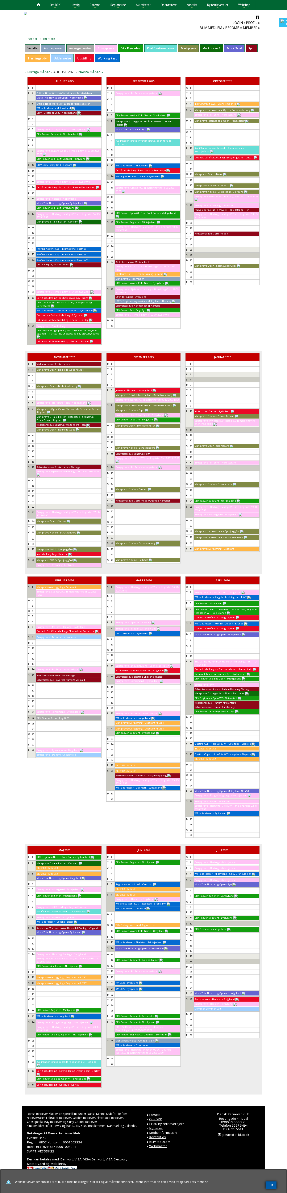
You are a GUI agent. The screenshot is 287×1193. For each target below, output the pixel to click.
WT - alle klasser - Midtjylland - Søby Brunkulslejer (223, 873)
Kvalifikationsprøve (160, 48)
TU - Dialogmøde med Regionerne (135, 925)
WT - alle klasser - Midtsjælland (54, 108)
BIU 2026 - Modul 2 (205, 748)
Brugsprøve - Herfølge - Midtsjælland (215, 862)
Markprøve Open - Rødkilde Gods (56, 429)
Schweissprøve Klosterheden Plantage (58, 467)
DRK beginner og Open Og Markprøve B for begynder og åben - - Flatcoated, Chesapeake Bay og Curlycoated (68, 332)
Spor (251, 48)
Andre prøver (53, 48)
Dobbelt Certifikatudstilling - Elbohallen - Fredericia (66, 631)
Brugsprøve (106, 48)
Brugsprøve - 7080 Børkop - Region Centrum (62, 907)
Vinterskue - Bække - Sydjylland (212, 411)
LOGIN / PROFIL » (246, 22)
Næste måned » (90, 72)
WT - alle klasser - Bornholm (132, 1045)
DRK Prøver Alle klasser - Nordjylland (57, 966)
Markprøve (188, 48)
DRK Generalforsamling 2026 (53, 718)
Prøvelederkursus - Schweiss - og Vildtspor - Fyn (222, 209)
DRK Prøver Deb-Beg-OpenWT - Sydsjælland (61, 1078)
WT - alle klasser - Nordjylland (53, 1016)
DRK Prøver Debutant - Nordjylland (135, 1022)
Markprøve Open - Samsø (51, 521)
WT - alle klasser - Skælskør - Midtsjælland (139, 942)
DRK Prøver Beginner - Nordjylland (135, 862)
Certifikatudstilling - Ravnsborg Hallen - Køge (141, 170)
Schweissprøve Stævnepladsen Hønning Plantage (222, 689)
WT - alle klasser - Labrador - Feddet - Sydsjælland (65, 310)
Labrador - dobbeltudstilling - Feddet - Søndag (63, 341)
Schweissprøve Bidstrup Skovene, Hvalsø (139, 676)
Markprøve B (211, 48)
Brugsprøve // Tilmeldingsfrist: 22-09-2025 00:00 (142, 314)
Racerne (95, 6)
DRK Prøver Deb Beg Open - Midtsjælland (218, 678)
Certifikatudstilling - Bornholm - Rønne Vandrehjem (66, 187)
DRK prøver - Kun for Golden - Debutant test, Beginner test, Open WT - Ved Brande (226, 611)
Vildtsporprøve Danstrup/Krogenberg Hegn (61, 424)
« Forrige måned (37, 72)
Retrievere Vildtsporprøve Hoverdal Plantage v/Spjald (67, 928)
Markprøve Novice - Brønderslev (213, 484)
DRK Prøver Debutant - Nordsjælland (57, 134)
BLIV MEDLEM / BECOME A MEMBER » (230, 27)
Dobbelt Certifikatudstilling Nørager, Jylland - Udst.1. (224, 157)
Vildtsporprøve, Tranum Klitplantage (215, 702)
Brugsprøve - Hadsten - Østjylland (135, 899)
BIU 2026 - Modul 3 (47, 867)
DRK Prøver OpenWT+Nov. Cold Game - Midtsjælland (146, 213)
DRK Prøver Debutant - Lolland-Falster (137, 959)
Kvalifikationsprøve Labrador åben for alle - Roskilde (66, 1061)
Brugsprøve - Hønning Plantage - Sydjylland (61, 954)
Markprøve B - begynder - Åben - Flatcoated (220, 693)
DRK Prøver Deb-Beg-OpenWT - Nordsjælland (62, 1034)
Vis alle (32, 48)
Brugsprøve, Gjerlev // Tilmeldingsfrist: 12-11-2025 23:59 (68, 471)
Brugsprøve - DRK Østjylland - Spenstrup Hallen (142, 665)
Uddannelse (62, 58)
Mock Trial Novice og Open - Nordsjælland (140, 948)
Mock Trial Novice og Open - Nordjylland (60, 97)
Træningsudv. (37, 58)
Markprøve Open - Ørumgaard (212, 445)
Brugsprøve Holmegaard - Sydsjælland (216, 514)
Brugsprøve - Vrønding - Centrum (214, 205)
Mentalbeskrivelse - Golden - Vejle (135, 1040)
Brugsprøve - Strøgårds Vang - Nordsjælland (61, 129)
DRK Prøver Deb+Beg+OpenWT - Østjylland (61, 158)
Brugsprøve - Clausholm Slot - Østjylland (218, 592)
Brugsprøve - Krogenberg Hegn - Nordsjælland (221, 795)
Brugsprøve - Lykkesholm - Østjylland (58, 750)
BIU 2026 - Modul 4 (126, 888)
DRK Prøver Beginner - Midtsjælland (136, 222)
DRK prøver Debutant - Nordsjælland (215, 500)
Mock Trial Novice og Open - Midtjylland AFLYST (222, 791)
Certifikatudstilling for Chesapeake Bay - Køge (62, 297)
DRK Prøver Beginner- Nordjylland (214, 895)
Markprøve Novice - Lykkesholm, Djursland (219, 191)
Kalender (49, 39)
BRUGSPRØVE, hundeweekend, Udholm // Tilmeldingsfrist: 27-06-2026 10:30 (139, 1028)
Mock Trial (234, 48)
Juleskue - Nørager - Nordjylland (134, 390)
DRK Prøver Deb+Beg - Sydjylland (56, 207)
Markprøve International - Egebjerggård (217, 531)
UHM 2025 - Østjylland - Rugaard (54, 164)
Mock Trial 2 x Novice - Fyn (131, 129)
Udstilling (84, 58)
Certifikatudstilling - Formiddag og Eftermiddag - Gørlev (68, 1070)
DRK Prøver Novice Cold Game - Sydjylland (140, 282)
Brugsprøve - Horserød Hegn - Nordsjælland (62, 402)
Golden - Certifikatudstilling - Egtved (215, 617)
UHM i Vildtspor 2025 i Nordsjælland (57, 112)
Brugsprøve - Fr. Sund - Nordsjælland (137, 93)
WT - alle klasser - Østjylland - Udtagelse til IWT (221, 597)
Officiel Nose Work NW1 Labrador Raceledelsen (63, 103)
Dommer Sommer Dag (208, 1008)
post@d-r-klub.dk (235, 1134)
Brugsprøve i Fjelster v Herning (133, 622)
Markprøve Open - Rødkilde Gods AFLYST (60, 369)
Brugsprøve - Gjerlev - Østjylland (55, 917)
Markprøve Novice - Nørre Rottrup (214, 415)
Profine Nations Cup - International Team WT (62, 248)
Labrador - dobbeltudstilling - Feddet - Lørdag (62, 319)
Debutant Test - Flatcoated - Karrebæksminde (220, 674)
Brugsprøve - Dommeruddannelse (56, 637)
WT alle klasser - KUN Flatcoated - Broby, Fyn (141, 903)
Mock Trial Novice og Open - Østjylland (59, 878)
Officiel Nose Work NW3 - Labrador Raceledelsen (64, 93)
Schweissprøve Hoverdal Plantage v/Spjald (61, 679)
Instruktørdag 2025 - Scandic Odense (215, 103)
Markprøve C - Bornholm (130, 278)
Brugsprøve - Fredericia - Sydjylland (136, 628)
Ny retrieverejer (217, 6)
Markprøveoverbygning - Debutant (214, 548)
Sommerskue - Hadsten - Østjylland (215, 999)
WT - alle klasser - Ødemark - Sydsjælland (139, 787)
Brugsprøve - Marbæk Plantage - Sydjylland (61, 626)
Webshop (244, 6)
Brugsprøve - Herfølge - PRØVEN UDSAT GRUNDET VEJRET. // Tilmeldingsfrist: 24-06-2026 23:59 (144, 1051)
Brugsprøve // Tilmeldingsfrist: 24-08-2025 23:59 (63, 291)
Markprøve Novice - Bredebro (212, 185)
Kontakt (192, 6)
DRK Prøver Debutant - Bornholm (135, 1016)
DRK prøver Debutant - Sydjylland (135, 419)
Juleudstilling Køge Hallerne (52, 554)
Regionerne (118, 6)
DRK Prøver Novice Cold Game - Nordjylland (141, 115)
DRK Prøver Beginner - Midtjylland (56, 1009)
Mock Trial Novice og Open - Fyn (213, 884)
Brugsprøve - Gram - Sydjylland (212, 801)
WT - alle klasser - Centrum (131, 908)
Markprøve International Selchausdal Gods (219, 537)
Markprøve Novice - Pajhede (132, 559)
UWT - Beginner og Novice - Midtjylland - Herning (143, 301)
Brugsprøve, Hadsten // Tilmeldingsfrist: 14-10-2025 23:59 (226, 196)
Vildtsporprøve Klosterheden (211, 233)
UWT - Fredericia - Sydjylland (132, 633)
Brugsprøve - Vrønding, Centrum (55, 564)
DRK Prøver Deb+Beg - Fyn (131, 310)
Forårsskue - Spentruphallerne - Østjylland (140, 670)
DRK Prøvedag (131, 48)
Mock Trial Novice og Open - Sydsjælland (60, 203)
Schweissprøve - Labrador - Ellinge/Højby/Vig (141, 775)
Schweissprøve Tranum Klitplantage (215, 706)
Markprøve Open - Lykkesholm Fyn (135, 425)
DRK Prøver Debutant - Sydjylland (214, 917)
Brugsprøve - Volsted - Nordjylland (56, 198)
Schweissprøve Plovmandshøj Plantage (138, 305)
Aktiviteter (143, 6)
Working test (107, 58)
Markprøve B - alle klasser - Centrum (57, 221)
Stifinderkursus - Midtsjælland (132, 262)
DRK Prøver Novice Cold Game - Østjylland (140, 930)
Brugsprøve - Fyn (204, 684)
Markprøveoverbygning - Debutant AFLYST (140, 722)
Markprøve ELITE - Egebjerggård (55, 549)
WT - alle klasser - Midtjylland (132, 165)
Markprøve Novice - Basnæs (131, 489)
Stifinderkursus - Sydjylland (131, 296)
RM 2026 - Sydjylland (127, 982)
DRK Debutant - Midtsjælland (210, 929)
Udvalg (75, 6)
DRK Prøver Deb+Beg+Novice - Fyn (214, 711)
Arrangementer (80, 48)
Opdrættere (169, 4)
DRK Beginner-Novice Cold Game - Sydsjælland (63, 857)
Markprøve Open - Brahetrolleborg (57, 386)
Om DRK (55, 6)
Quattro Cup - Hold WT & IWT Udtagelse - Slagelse (223, 743)
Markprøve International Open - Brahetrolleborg (222, 110)
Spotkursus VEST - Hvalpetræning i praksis (139, 273)
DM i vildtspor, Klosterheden (53, 264)
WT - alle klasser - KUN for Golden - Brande (219, 623)
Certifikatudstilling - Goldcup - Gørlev (58, 1084)
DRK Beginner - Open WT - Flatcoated (216, 698)
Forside (32, 39)
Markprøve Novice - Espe (130, 410)
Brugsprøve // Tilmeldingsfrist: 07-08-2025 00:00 (63, 181)
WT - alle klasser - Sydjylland (210, 813)
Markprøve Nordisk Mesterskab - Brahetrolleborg (144, 394)
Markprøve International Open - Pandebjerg (220, 120)
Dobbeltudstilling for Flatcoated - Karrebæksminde (223, 669)
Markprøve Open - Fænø (208, 174)
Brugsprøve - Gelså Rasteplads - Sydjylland (140, 414)
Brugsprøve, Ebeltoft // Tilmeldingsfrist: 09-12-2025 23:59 (147, 458)
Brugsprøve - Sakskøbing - (51, 326)
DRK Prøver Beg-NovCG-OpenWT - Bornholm (141, 1034)
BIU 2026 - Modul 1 (126, 765)
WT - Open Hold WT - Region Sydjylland (138, 176)
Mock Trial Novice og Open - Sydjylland (59, 932)
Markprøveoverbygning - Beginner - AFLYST (62, 977)
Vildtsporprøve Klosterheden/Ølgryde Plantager (143, 500)
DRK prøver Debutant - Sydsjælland (135, 732)
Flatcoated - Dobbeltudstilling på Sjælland (60, 315)
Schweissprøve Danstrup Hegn (133, 453)
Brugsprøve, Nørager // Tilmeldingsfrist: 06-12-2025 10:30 (147, 399)
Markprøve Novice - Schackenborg (56, 532)
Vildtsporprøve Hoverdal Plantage (56, 675)
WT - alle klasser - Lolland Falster (55, 921)
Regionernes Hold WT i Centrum (134, 884)
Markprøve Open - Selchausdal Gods (215, 265)
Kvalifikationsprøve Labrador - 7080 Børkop (61, 911)
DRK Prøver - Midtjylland (208, 603)
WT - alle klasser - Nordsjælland (133, 718)
